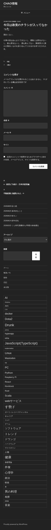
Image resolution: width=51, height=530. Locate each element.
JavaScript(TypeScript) (21, 343)
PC (7, 367)
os (6, 363)
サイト (6, 145)
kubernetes (9, 348)
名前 (6, 120)
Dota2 (8, 319)
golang (7, 330)
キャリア (9, 416)
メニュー (26, 13)
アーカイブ (8, 235)
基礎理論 (8, 462)
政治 (7, 478)
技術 (5, 278)
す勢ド (9, 65)
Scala (8, 395)
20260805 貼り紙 (10, 206)
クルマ (7, 420)
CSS (6, 309)
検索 (5, 249)
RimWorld (9, 386)
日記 (8, 61)
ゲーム (7, 424)
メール (7, 132)
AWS (6, 306)
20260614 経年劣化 (11, 221)
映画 (7, 482)
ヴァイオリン (10, 448)
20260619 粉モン (10, 216)
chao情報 (11, 3)
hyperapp (9, 333)
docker (9, 313)
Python (9, 372)
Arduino (7, 302)
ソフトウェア (13, 428)
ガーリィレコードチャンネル (16, 412)
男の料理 (11, 491)
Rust (7, 391)
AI (6, 297)
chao (19, 21)
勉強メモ (7, 273)
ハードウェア (10, 444)
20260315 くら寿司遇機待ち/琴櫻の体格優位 (21, 225)
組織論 (7, 501)
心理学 (9, 472)
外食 (8, 467)
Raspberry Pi (10, 377)
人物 (7, 452)
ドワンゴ (10, 439)
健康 (8, 457)
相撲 (7, 497)
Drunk (9, 325)
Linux (8, 353)
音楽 (7, 505)
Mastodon (10, 358)
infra (7, 338)
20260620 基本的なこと (13, 211)
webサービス (13, 401)
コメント (8, 88)
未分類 (6, 287)
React (8, 381)
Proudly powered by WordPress (15, 524)
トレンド (11, 434)
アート (6, 268)
